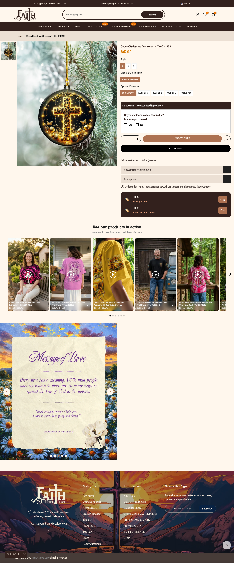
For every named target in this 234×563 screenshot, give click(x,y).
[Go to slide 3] (59, 456)
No (141, 124)
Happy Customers (92, 544)
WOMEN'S (63, 26)
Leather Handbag (92, 514)
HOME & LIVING (170, 26)
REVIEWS (192, 26)
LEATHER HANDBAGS (122, 25)
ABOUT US (129, 495)
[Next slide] (110, 391)
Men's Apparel (90, 507)
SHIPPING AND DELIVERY (137, 520)
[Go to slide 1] (51, 456)
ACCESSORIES (146, 26)
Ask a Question (149, 160)
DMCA (127, 538)
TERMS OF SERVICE (134, 532)
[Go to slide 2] (55, 456)
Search (152, 14)
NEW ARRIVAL (44, 26)
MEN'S (78, 26)
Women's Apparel (92, 501)
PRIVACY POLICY (133, 526)
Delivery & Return (129, 160)
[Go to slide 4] (62, 456)
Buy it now (175, 148)
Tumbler (87, 520)
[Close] (24, 554)
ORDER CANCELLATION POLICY (140, 514)
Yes (130, 124)
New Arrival (88, 495)
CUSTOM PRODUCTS (135, 501)
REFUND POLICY (132, 507)
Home (20, 36)
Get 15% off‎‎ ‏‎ (13, 554)
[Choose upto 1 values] (135, 119)
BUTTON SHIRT (97, 25)
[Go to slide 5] (66, 456)
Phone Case (89, 526)
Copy (222, 199)
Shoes (86, 538)
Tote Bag (87, 532)
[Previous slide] (6, 391)
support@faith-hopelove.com (51, 3)
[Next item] (230, 274)
